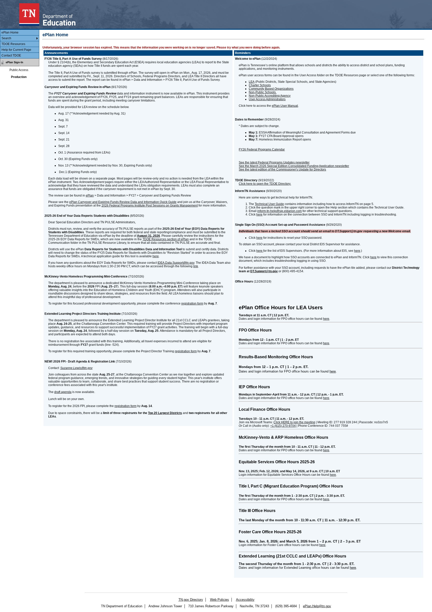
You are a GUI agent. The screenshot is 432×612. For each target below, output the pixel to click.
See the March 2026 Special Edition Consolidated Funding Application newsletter (294, 166)
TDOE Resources (13, 44)
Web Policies (219, 600)
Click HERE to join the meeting (294, 422)
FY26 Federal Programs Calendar (262, 149)
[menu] (19, 44)
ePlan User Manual (285, 106)
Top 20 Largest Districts (165, 413)
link (195, 266)
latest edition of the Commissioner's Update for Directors (288, 169)
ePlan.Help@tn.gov (317, 606)
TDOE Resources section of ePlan (165, 239)
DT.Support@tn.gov (264, 271)
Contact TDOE (11, 55)
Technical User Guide (269, 204)
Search (6, 38)
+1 (283, 426)
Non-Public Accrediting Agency (269, 96)
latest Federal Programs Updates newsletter (280, 162)
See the (244, 169)
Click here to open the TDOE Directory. (265, 184)
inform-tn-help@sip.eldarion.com (279, 211)
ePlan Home (10, 32)
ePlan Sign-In (14, 62)
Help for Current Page (16, 50)
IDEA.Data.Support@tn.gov (176, 262)
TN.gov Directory (190, 600)
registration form (192, 303)
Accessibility (245, 600)
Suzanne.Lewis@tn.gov (76, 368)
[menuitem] (19, 33)
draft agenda (63, 392)
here (155, 256)
